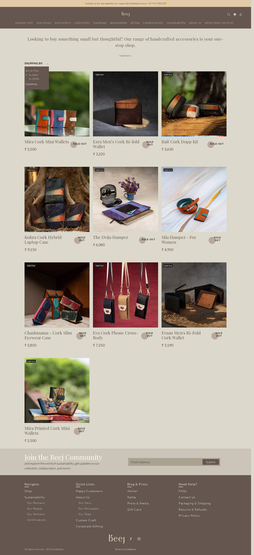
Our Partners (36, 503)
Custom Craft (86, 520)
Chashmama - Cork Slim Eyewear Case (48, 335)
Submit (211, 462)
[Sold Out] (57, 103)
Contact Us (187, 497)
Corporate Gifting (89, 526)
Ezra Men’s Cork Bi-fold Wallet (116, 144)
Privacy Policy (189, 515)
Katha (131, 497)
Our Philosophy (88, 508)
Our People (35, 508)
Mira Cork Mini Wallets (47, 141)
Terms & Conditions (125, 549)
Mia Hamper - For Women (179, 239)
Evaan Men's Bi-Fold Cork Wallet (181, 335)
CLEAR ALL (31, 84)
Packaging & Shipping (195, 503)
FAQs (183, 491)
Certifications (36, 519)
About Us (83, 497)
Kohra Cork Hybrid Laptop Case (43, 239)
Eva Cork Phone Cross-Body (115, 335)
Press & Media (138, 503)
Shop (28, 491)
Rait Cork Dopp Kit (180, 141)
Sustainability (35, 497)
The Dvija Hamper (110, 237)
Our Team (84, 514)
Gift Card (134, 509)
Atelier (132, 491)
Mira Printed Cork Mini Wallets (47, 430)
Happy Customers (89, 491)
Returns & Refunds (193, 509)
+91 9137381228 (156, 3)
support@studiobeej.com (131, 3)
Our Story (85, 503)
